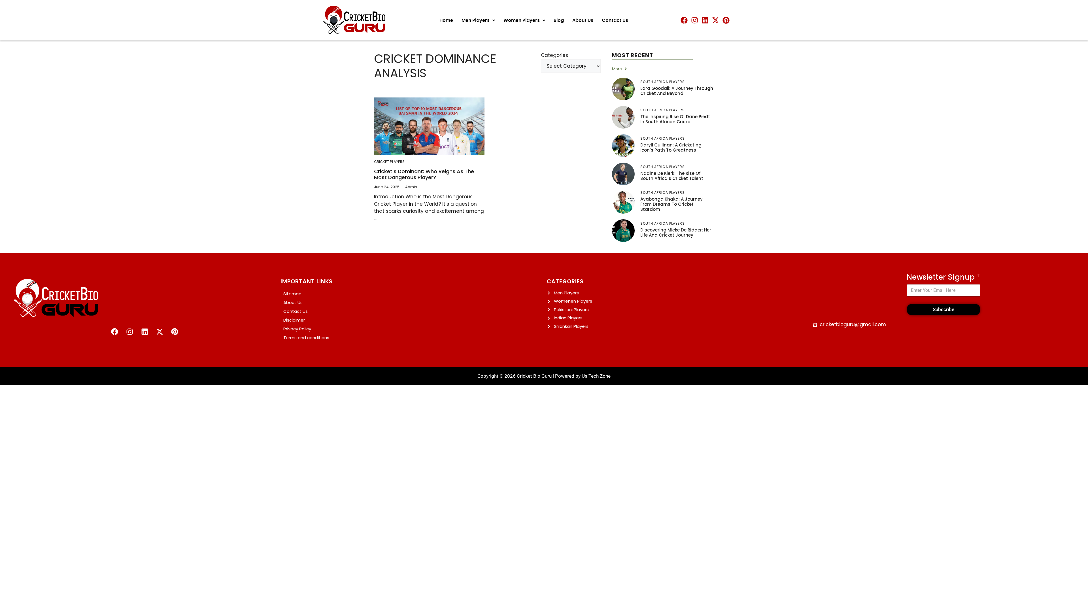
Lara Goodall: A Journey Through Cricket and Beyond (676, 90)
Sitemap (292, 294)
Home (446, 20)
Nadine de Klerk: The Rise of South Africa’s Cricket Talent (671, 175)
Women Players (521, 20)
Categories (554, 55)
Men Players (476, 20)
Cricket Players (389, 161)
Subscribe (943, 309)
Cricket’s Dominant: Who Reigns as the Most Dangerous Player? (424, 174)
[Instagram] (694, 20)
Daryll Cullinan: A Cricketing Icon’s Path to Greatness (671, 147)
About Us (582, 20)
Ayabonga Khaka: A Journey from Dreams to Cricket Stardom (671, 204)
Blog (559, 20)
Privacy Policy (297, 329)
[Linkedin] (705, 20)
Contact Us (615, 20)
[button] (478, 20)
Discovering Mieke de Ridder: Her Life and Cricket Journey (675, 232)
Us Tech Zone (596, 376)
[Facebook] (684, 20)
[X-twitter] (715, 20)
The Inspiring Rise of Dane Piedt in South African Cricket (675, 119)
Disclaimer (294, 320)
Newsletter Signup (943, 277)
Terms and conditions (306, 338)
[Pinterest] (726, 20)
